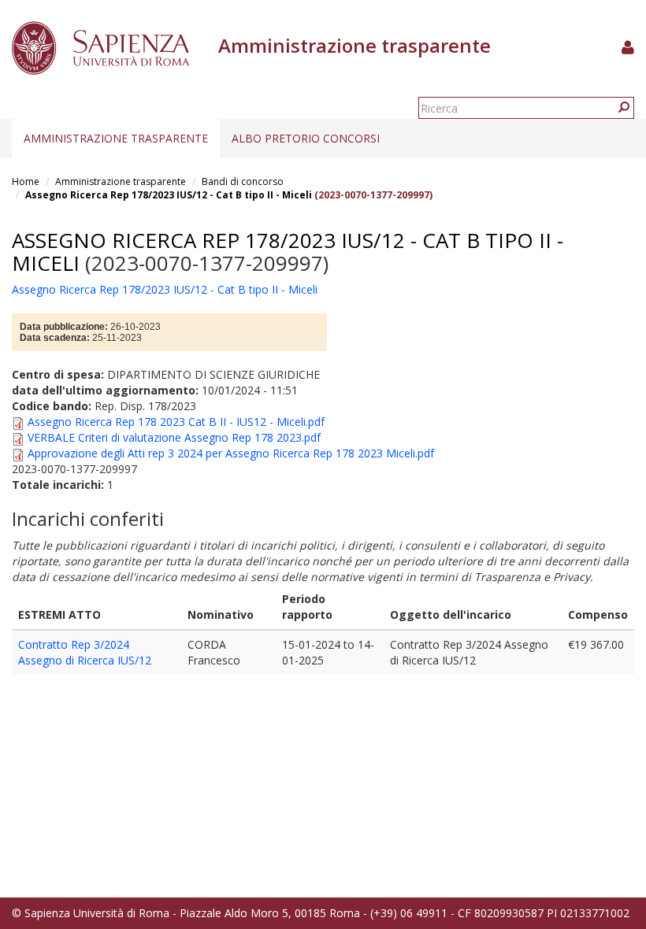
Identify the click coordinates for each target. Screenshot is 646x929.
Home (25, 181)
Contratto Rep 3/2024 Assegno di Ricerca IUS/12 (84, 652)
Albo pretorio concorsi (306, 138)
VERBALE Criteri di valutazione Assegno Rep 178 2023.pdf (174, 437)
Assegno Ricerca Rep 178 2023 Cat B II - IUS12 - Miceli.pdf (176, 421)
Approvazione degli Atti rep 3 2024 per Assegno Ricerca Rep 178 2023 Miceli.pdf (231, 453)
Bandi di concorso (243, 181)
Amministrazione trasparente (116, 138)
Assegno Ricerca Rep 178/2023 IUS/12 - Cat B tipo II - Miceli (168, 195)
